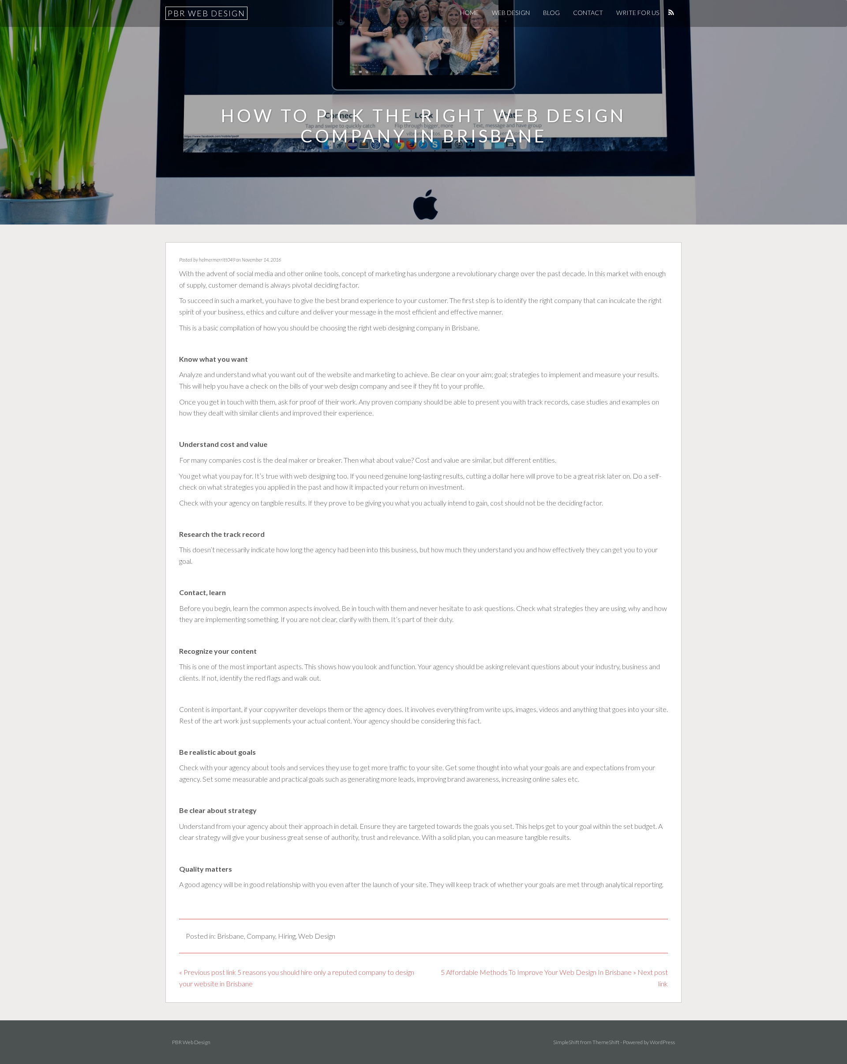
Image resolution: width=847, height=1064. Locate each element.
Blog (551, 12)
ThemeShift (605, 1042)
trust (368, 837)
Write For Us (637, 12)
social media (254, 273)
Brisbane (230, 936)
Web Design (511, 12)
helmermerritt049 (217, 259)
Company (261, 936)
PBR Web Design (206, 13)
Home (469, 12)
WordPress (662, 1042)
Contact (588, 12)
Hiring (287, 936)
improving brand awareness (458, 779)
